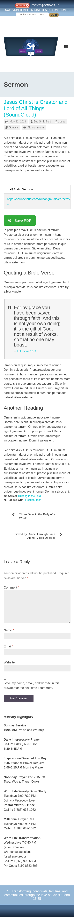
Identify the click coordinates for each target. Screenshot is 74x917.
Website (9, 662)
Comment (11, 587)
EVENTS (37, 5)
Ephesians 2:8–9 (26, 351)
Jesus (61, 121)
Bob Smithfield (42, 121)
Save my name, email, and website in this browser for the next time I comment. (31, 685)
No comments (36, 127)
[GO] (54, 15)
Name (9, 630)
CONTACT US (51, 5)
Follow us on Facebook (29, 22)
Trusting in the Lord (29, 495)
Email (8, 646)
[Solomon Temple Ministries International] (31, 46)
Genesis (14, 127)
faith (38, 499)
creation (30, 499)
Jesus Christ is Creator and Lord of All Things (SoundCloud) (35, 108)
